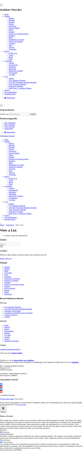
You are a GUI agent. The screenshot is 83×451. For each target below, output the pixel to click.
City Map (7, 335)
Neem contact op (6, 258)
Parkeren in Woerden (11, 341)
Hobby (6, 292)
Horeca (6, 329)
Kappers (7, 267)
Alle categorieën (9, 123)
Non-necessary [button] (5, 440)
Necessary (6, 432)
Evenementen (9, 331)
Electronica (8, 294)
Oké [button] (16, 404)
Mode (6, 271)
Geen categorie (9, 127)
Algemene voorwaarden (12, 311)
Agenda (7, 337)
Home (2, 225)
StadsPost (75, 362)
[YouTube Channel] (41, 391)
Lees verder (22, 404)
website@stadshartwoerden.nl (10, 349)
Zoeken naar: (4, 114)
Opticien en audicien (11, 280)
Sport (6, 275)
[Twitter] (41, 389)
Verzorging (8, 273)
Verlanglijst (10, 225)
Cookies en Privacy (11, 315)
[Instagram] (41, 386)
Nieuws (7, 339)
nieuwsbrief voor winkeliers (24, 360)
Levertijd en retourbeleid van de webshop (18, 313)
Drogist (6, 290)
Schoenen (7, 277)
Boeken (7, 269)
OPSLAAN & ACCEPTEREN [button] (11, 450)
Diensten (7, 282)
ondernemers (8, 129)
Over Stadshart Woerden (12, 307)
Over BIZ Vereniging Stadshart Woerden (18, 309)
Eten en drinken (9, 125)
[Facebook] (41, 384)
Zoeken (33, 114)
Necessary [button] (3, 430)
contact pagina (16, 353)
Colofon (7, 317)
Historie (7, 333)
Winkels (7, 327)
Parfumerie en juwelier (12, 279)
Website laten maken (7, 399)
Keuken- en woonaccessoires (14, 284)
